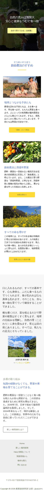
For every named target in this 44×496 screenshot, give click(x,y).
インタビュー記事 (22, 363)
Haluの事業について (22, 452)
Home (22, 443)
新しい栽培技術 (22, 448)
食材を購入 (22, 460)
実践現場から (22, 456)
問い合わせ (22, 465)
